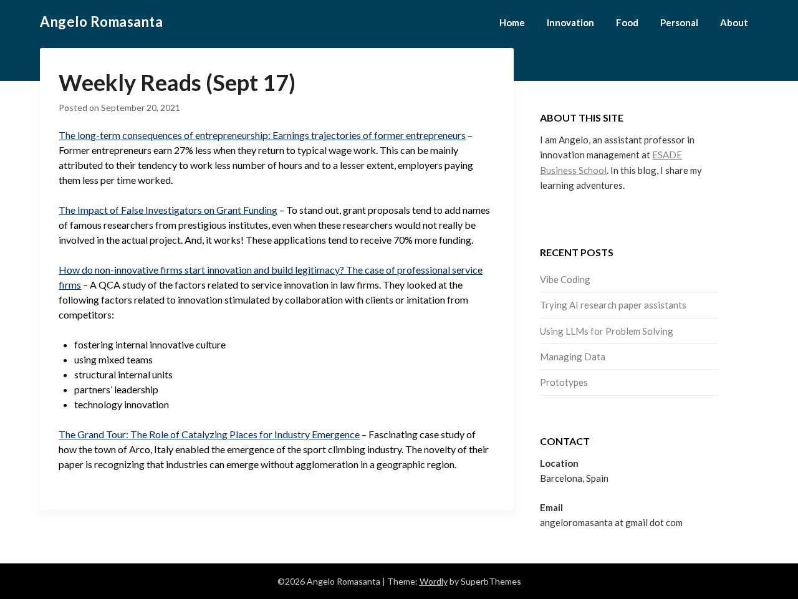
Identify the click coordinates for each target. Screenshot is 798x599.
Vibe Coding (565, 279)
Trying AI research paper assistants (613, 304)
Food (627, 22)
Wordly (434, 581)
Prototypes (564, 382)
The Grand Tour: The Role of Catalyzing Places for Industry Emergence (209, 434)
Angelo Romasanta (101, 21)
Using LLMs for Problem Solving (606, 331)
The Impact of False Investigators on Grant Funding (168, 210)
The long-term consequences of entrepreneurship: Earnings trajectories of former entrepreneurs (262, 135)
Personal (679, 22)
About (734, 22)
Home (512, 22)
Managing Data (572, 356)
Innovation (570, 22)
